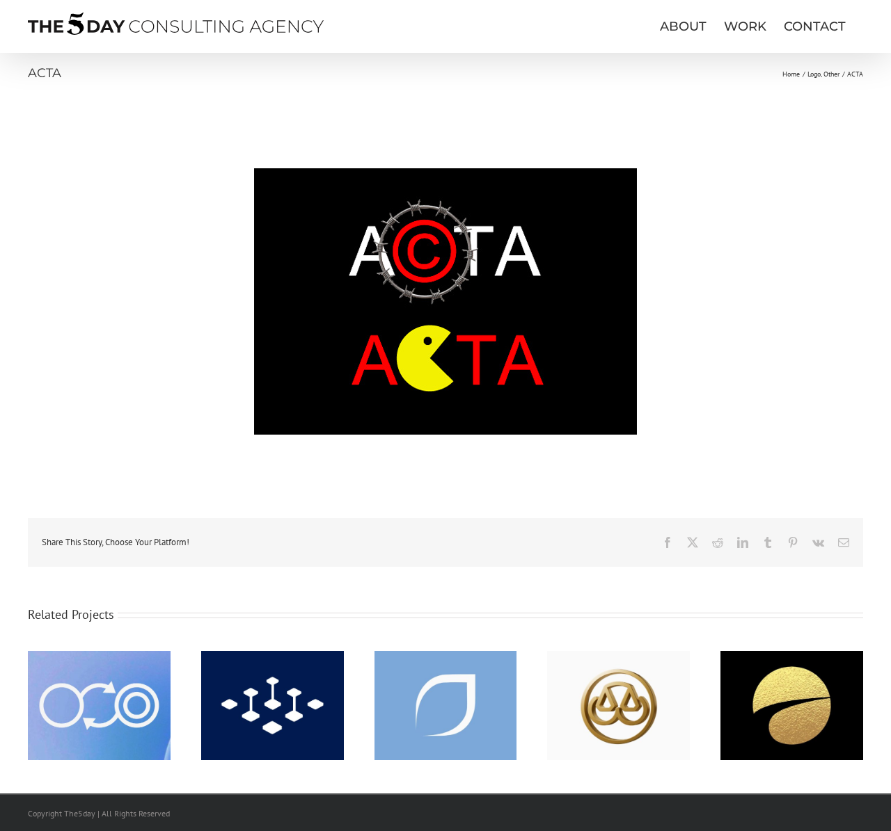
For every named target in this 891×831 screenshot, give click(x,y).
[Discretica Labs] (99, 657)
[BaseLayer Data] (272, 657)
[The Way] (791, 657)
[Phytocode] (445, 657)
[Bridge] (618, 657)
